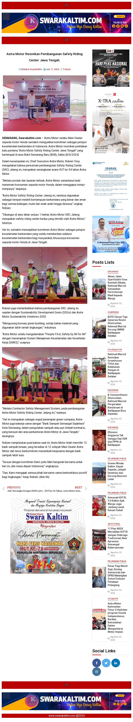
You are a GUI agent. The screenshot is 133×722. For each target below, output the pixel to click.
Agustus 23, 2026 (116, 305)
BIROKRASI (113, 271)
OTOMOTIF (113, 599)
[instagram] (96, 671)
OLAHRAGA (113, 312)
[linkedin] (115, 663)
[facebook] (96, 663)
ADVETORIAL (114, 524)
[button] (66, 4)
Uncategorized (115, 349)
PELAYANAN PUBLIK (117, 458)
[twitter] (106, 663)
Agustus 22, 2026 (116, 591)
